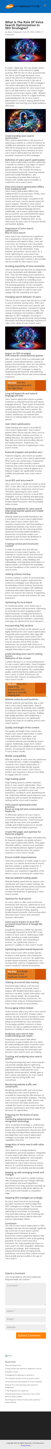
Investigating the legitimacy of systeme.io (19, 1375)
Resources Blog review (13, 1365)
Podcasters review (11, 1372)
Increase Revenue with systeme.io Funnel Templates (23, 1382)
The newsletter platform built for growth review (22, 1378)
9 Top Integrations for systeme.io (17, 1391)
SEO (38, 32)
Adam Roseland (14, 32)
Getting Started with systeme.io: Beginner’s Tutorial (23, 1369)
